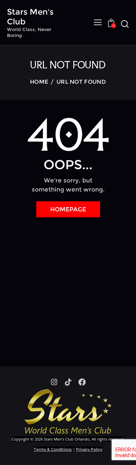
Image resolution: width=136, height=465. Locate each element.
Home (39, 81)
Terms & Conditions (53, 449)
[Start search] (124, 24)
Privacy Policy (89, 449)
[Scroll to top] (124, 453)
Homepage (68, 209)
